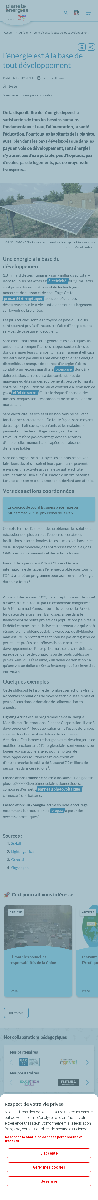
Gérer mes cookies (49, 1167)
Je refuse (49, 1181)
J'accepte (49, 1153)
